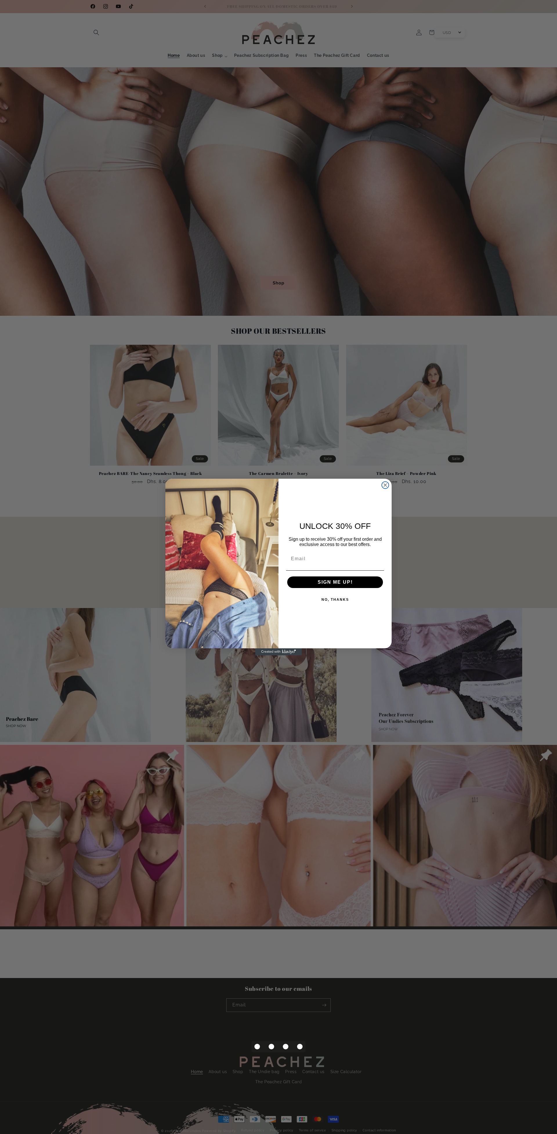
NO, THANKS (335, 600)
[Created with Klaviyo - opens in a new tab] (278, 651)
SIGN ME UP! (335, 582)
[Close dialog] (385, 485)
